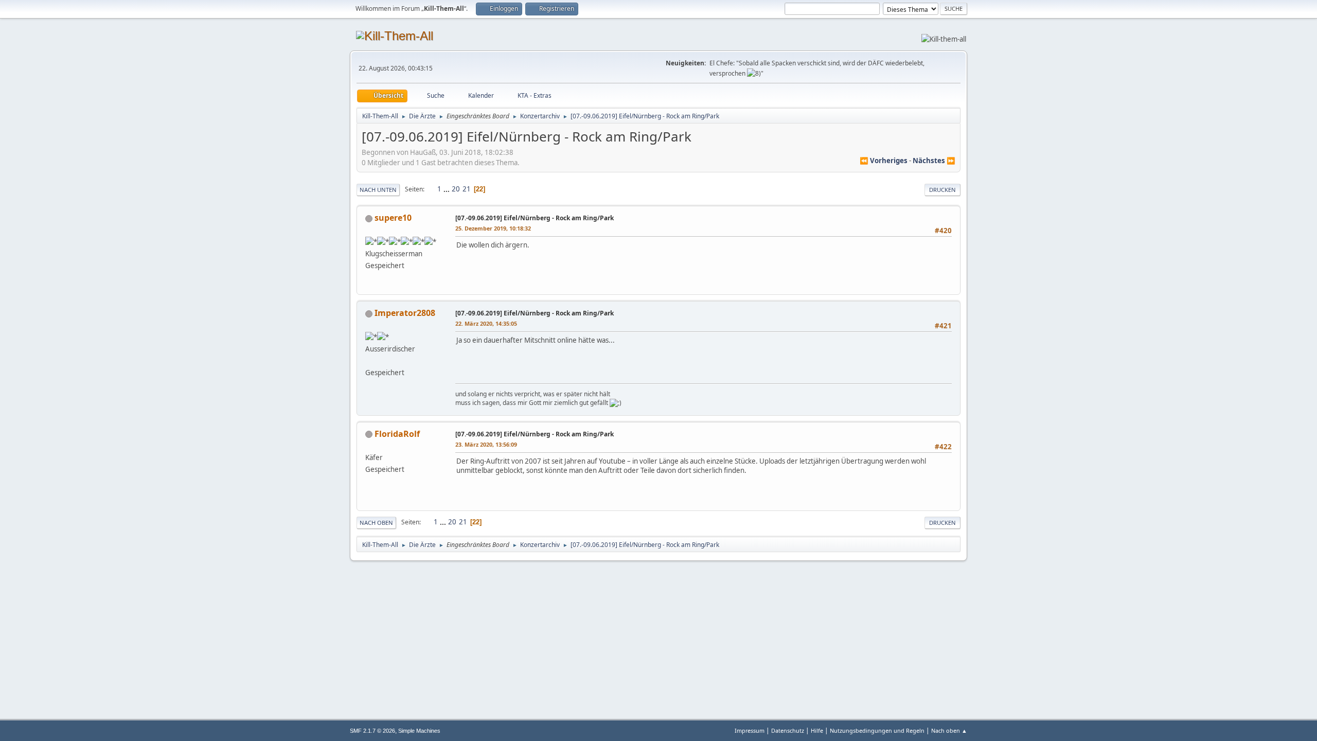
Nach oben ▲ (949, 730)
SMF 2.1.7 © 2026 (372, 731)
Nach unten (378, 189)
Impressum (749, 730)
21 (466, 188)
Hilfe (817, 730)
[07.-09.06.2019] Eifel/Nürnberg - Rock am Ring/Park (534, 218)
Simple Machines (419, 731)
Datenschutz (787, 730)
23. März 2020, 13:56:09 (486, 444)
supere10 (393, 217)
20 (456, 188)
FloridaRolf (397, 433)
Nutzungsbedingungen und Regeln (877, 730)
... (447, 188)
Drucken (942, 189)
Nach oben (376, 522)
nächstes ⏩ (934, 160)
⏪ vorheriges (883, 160)
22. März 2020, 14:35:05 (486, 323)
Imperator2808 (405, 313)
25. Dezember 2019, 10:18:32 (493, 228)
